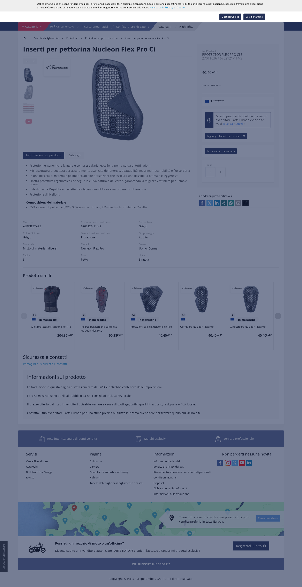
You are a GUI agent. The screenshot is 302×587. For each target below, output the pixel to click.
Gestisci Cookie (230, 16)
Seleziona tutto (254, 16)
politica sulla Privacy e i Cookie (167, 7)
